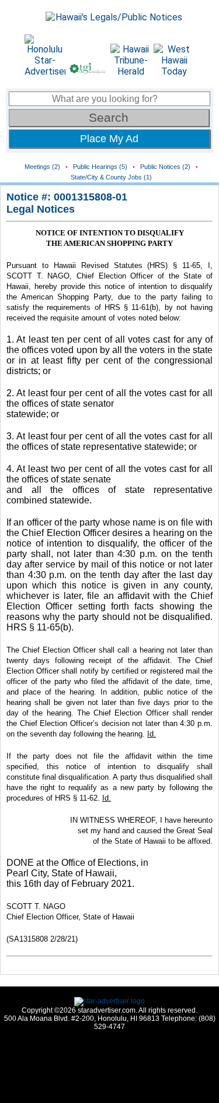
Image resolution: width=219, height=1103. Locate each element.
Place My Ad (109, 139)
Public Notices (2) (165, 166)
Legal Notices (40, 209)
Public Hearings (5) (100, 166)
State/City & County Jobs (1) (111, 177)
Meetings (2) (42, 166)
